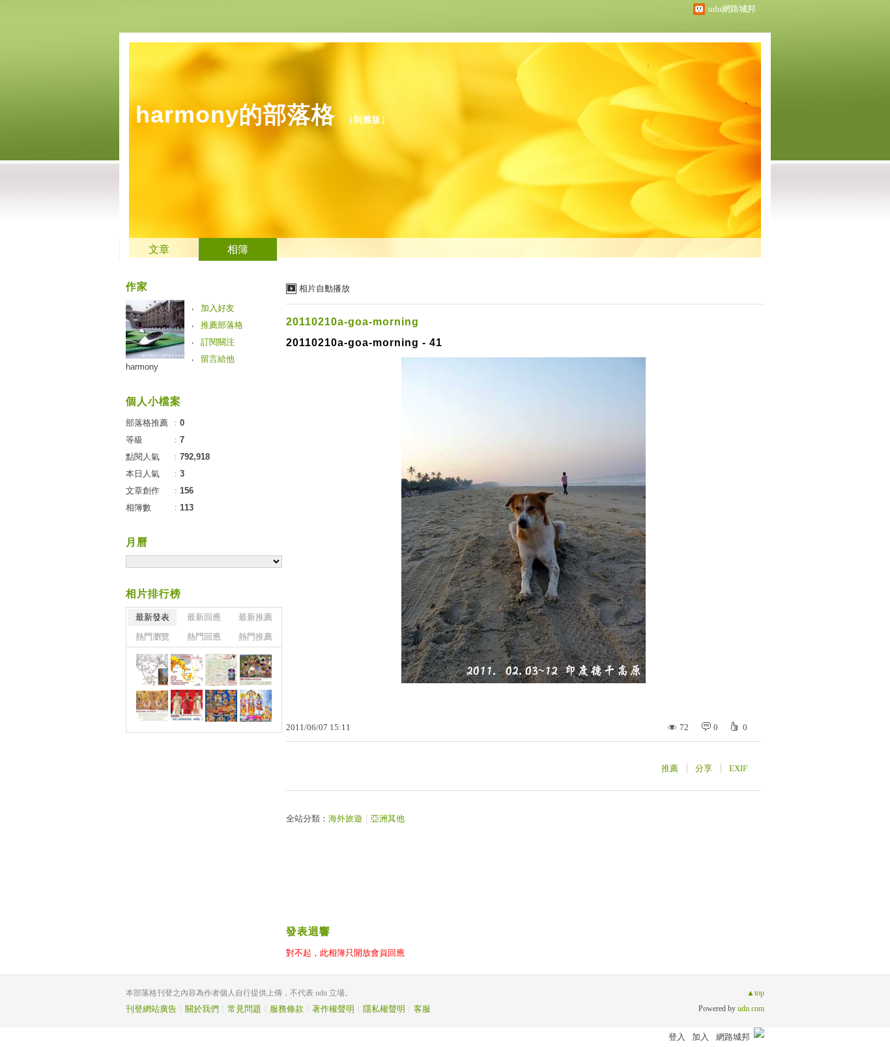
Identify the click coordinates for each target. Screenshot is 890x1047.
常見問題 (244, 1009)
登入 (676, 1037)
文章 (159, 249)
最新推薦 (255, 617)
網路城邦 (733, 1037)
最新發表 (152, 617)
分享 (703, 768)
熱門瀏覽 (152, 636)
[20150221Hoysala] (152, 670)
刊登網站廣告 (151, 1009)
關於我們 (202, 1009)
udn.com (751, 1008)
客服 (422, 1009)
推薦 (669, 768)
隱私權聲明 (384, 1009)
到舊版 (367, 120)
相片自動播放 (324, 288)
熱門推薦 (255, 636)
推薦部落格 (222, 325)
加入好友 (218, 308)
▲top (755, 992)
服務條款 (287, 1009)
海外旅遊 (345, 818)
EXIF (738, 768)
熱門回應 (204, 636)
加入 (700, 1037)
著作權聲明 (333, 1009)
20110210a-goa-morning (352, 321)
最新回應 (204, 617)
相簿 (237, 249)
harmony (142, 367)
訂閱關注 (218, 342)
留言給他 (218, 359)
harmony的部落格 (236, 114)
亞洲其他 (388, 818)
